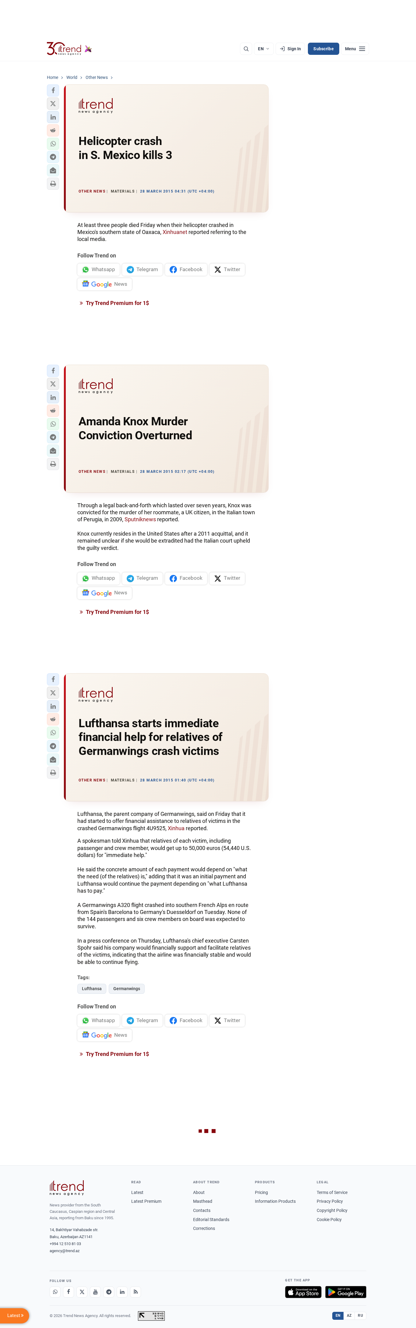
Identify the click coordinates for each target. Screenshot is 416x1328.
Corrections (204, 1228)
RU (360, 1315)
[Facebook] (68, 1292)
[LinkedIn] (122, 1292)
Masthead (202, 1201)
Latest (137, 1192)
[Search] (246, 49)
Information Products (275, 1201)
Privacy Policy (330, 1201)
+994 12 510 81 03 (65, 1243)
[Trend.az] (69, 48)
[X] (81, 1292)
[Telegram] (108, 1292)
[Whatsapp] (55, 1292)
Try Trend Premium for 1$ (117, 303)
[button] (53, 90)
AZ (349, 1315)
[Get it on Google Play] (345, 1292)
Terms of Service (332, 1192)
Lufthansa (92, 988)
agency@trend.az (64, 1250)
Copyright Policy (332, 1210)
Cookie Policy (329, 1219)
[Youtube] (95, 1292)
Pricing (261, 1192)
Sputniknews (141, 519)
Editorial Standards (211, 1219)
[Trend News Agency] (67, 1187)
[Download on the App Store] (303, 1292)
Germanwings (126, 988)
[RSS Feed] (135, 1292)
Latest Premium (146, 1201)
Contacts (201, 1210)
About (199, 1192)
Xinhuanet (175, 232)
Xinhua (176, 828)
